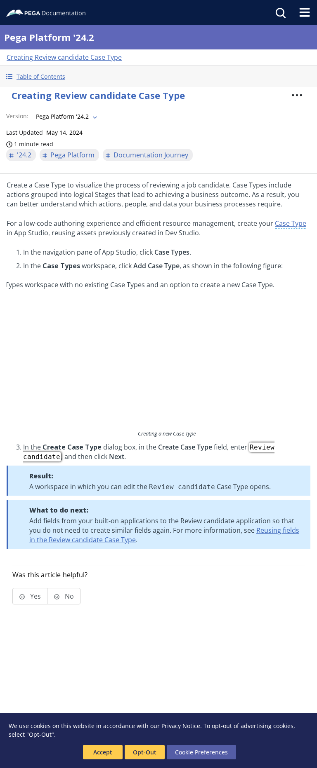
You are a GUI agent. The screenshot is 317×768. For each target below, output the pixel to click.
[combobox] (65, 116)
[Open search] (280, 12)
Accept (102, 752)
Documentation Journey (151, 154)
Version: (17, 116)
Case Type (290, 223)
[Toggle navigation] (304, 12)
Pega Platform (72, 154)
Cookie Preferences (201, 752)
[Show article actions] (297, 95)
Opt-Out (144, 752)
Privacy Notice (180, 726)
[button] (158, 76)
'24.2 (24, 154)
